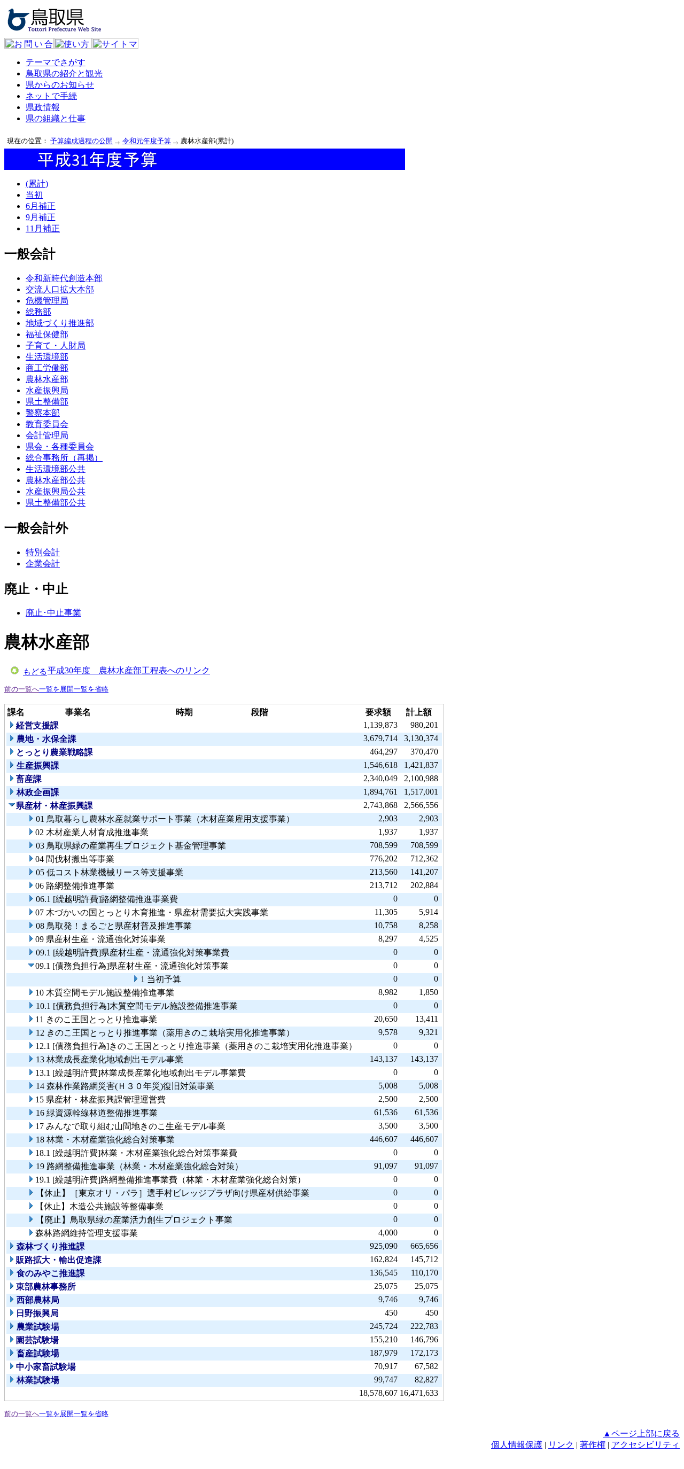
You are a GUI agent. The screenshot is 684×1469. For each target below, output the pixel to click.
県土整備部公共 (56, 502)
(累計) (37, 183)
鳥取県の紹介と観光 (64, 73)
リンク (561, 1444)
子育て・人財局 (56, 345)
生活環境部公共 (56, 468)
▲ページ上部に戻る (641, 1433)
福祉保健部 (47, 334)
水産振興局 (47, 390)
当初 (34, 194)
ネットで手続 (51, 95)
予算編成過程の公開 (81, 141)
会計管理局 (47, 435)
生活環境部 (47, 356)
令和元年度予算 (146, 141)
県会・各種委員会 (60, 446)
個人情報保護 (516, 1444)
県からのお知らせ (60, 84)
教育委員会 (47, 424)
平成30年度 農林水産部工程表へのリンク (129, 670)
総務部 (38, 311)
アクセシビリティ (645, 1444)
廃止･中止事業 (53, 612)
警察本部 (43, 412)
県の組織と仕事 (56, 118)
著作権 (592, 1444)
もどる (35, 671)
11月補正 (43, 228)
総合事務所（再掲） (64, 457)
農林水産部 (47, 379)
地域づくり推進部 (60, 323)
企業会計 (43, 563)
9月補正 (41, 217)
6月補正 (41, 206)
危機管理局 (47, 300)
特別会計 (43, 552)
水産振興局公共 (56, 491)
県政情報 (43, 107)
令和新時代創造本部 (64, 278)
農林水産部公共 (56, 480)
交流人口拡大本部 (60, 289)
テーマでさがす (56, 62)
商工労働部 (47, 367)
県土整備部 (47, 401)
